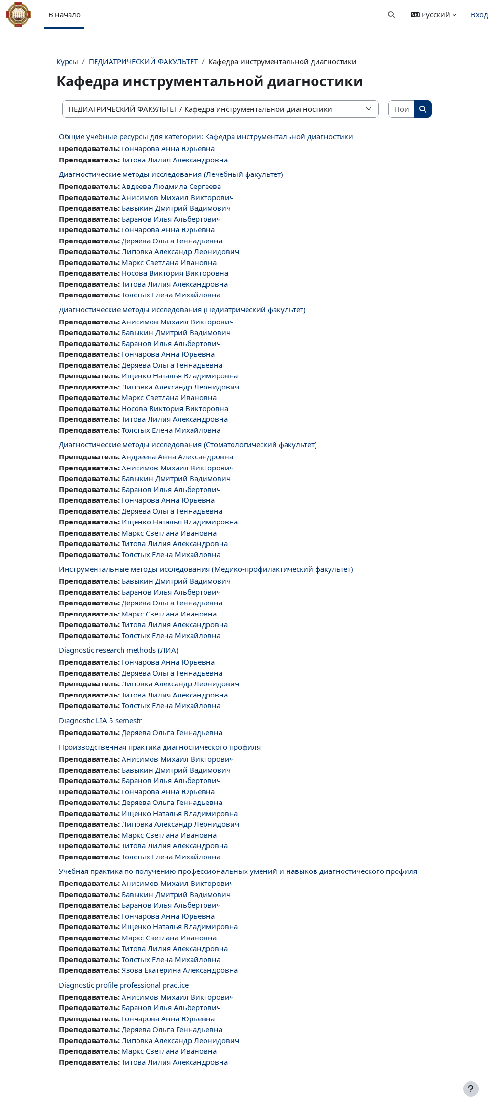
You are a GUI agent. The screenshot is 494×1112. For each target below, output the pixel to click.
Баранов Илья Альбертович (171, 219)
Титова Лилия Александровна (175, 159)
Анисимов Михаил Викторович (178, 197)
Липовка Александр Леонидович (180, 251)
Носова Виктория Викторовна (175, 273)
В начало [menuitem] (64, 14)
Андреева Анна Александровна (177, 456)
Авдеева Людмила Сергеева (171, 186)
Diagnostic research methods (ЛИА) (118, 650)
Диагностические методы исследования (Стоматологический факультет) (188, 444)
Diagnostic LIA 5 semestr (100, 720)
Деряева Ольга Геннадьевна (172, 240)
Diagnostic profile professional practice (124, 985)
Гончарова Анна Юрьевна (168, 148)
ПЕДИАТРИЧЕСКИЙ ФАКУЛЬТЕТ (143, 61)
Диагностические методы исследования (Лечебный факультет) (171, 174)
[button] (392, 14)
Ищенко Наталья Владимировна (180, 375)
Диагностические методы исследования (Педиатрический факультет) (182, 309)
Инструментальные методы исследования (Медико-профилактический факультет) (206, 569)
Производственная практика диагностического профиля (160, 746)
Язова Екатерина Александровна (180, 970)
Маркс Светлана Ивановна (169, 262)
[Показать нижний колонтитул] (471, 1089)
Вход (479, 14)
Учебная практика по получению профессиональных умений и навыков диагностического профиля (238, 871)
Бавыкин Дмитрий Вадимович (176, 208)
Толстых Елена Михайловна (171, 294)
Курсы (67, 61)
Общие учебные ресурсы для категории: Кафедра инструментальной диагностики (206, 136)
